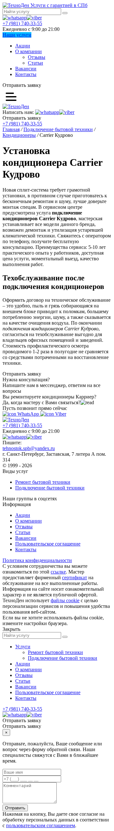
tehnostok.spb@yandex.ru (29, 448)
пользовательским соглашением (40, 825)
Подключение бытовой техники (50, 487)
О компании (28, 51)
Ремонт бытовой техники (42, 482)
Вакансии (25, 68)
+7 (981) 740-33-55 (22, 23)
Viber (60, 414)
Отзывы (36, 57)
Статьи (35, 63)
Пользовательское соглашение (47, 543)
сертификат (74, 577)
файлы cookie (65, 600)
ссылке (58, 571)
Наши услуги (17, 35)
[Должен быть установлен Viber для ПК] (34, 17)
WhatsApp (28, 414)
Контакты (25, 74)
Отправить (15, 808)
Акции (22, 45)
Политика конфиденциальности (37, 560)
